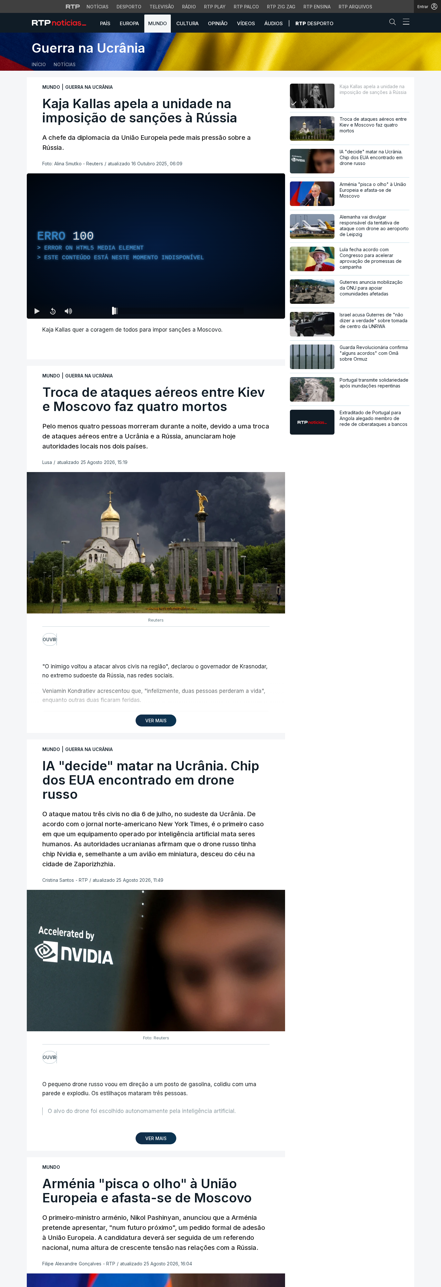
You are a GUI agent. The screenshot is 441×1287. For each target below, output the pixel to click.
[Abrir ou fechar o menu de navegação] (404, 22)
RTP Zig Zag (281, 6)
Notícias (97, 6)
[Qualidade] (259, 311)
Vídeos (246, 23)
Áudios (273, 23)
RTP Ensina (317, 6)
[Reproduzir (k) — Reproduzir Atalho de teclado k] (37, 311)
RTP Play (215, 6)
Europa (129, 23)
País (105, 23)
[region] (156, 246)
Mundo (157, 23)
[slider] (179, 312)
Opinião (218, 23)
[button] (394, 23)
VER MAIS (156, 720)
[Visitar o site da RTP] (73, 6)
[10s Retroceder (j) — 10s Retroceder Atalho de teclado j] (52, 311)
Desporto (129, 6)
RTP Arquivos (355, 6)
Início (39, 64)
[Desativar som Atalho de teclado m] (68, 311)
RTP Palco (246, 6)
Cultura (187, 23)
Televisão (161, 6)
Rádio (189, 6)
